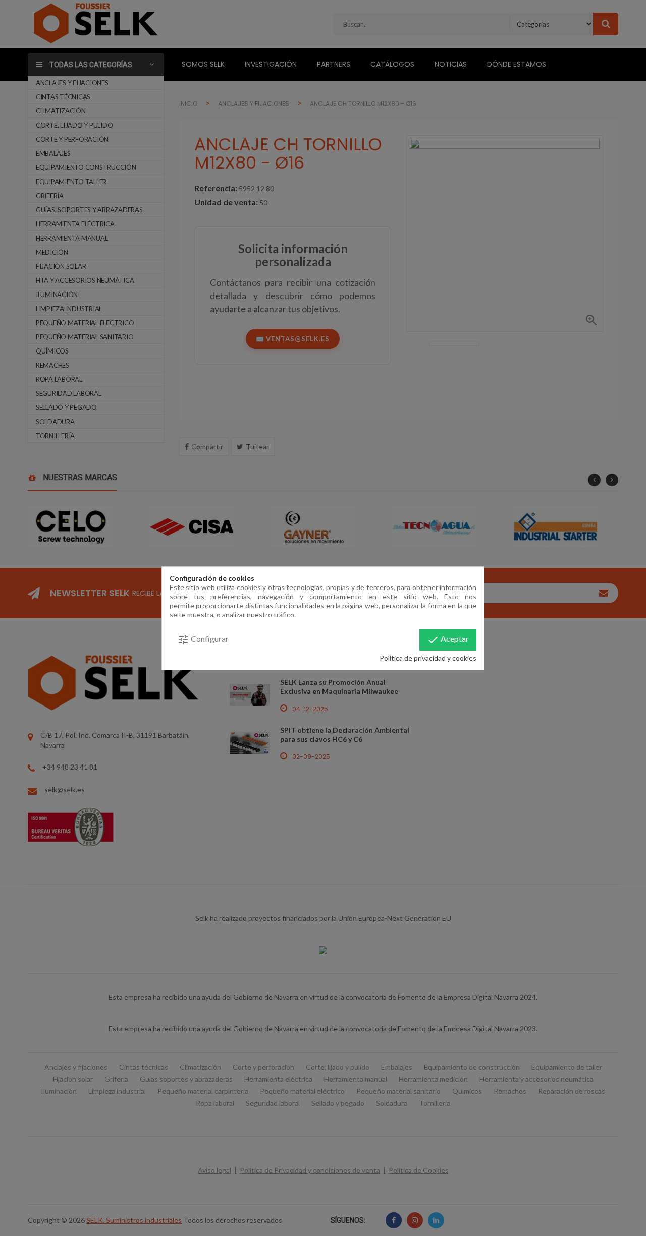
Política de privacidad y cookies (428, 658)
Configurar (203, 640)
